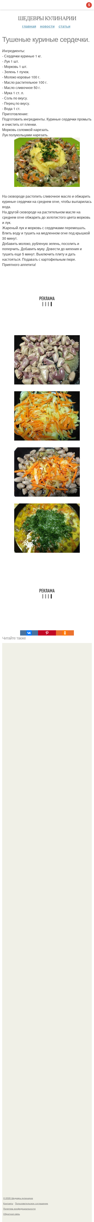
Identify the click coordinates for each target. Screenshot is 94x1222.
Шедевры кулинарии (47, 18)
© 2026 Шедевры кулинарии (18, 1198)
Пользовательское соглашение (31, 1203)
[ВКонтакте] (29, 633)
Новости (47, 26)
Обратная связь (11, 1213)
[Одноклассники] (65, 633)
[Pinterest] (47, 633)
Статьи (64, 26)
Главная (29, 26)
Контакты (8, 1203)
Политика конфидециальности (19, 1208)
